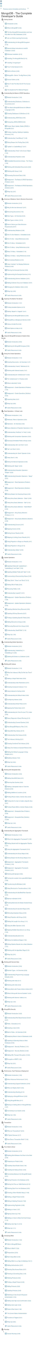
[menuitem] (1, 4)
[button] (1, 1)
